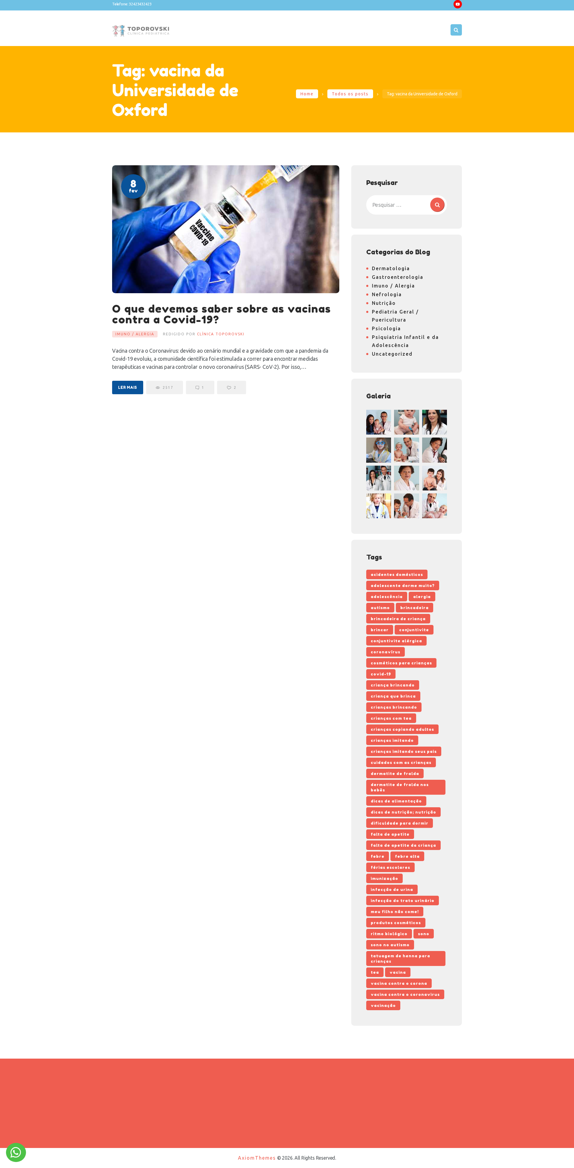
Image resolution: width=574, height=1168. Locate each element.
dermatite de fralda (395, 773)
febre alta (407, 856)
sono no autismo (390, 944)
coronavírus (385, 651)
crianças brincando (394, 707)
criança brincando (393, 685)
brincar (380, 629)
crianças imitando (392, 740)
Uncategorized (392, 354)
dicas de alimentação (396, 801)
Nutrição (384, 303)
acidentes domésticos (397, 574)
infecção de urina (392, 889)
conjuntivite (414, 629)
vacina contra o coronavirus (405, 994)
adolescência (387, 596)
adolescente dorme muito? (403, 585)
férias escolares (390, 867)
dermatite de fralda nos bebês (400, 787)
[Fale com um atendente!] (16, 1155)
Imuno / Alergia (134, 334)
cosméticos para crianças (401, 663)
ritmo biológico (389, 933)
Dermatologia (391, 268)
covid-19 (381, 674)
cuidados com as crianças (401, 762)
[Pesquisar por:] (406, 205)
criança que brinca (393, 696)
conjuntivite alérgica (396, 640)
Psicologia (386, 328)
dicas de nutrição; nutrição (403, 812)
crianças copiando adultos (402, 729)
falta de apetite (390, 834)
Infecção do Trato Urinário (402, 900)
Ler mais (127, 387)
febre (377, 856)
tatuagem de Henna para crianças (400, 958)
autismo (380, 607)
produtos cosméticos (396, 922)
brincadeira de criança (398, 618)
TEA (375, 972)
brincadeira (414, 607)
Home (307, 93)
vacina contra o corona (399, 983)
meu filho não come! (395, 911)
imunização (384, 878)
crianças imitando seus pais (404, 751)
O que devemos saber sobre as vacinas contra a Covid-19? (221, 314)
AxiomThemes (257, 1158)
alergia (422, 596)
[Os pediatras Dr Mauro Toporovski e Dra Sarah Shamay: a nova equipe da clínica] (378, 478)
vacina (398, 972)
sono (423, 933)
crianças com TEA (391, 718)
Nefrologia (387, 294)
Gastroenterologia (397, 277)
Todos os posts (350, 93)
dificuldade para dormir (399, 823)
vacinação (383, 1005)
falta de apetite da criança (403, 845)
